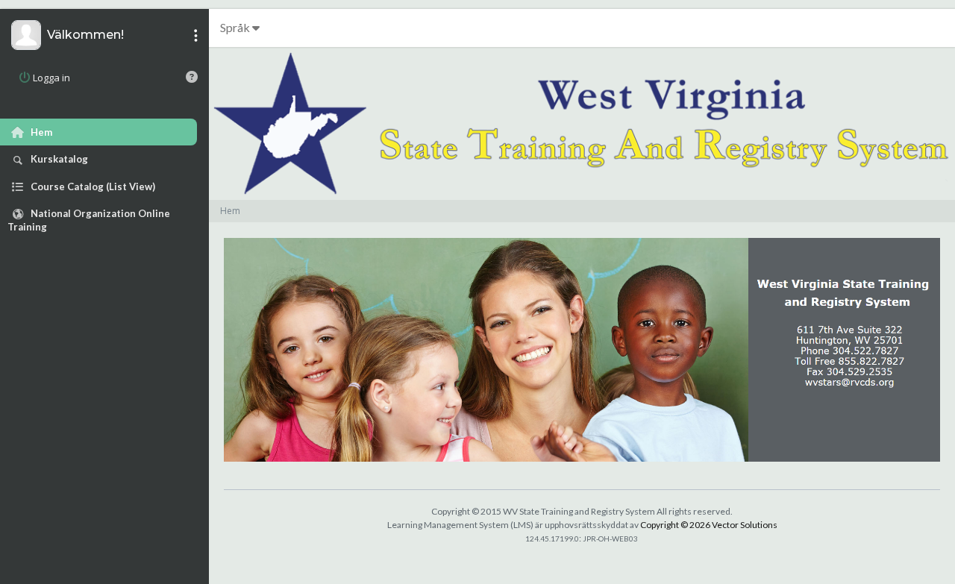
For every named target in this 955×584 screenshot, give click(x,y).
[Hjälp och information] (192, 77)
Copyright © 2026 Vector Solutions (708, 524)
